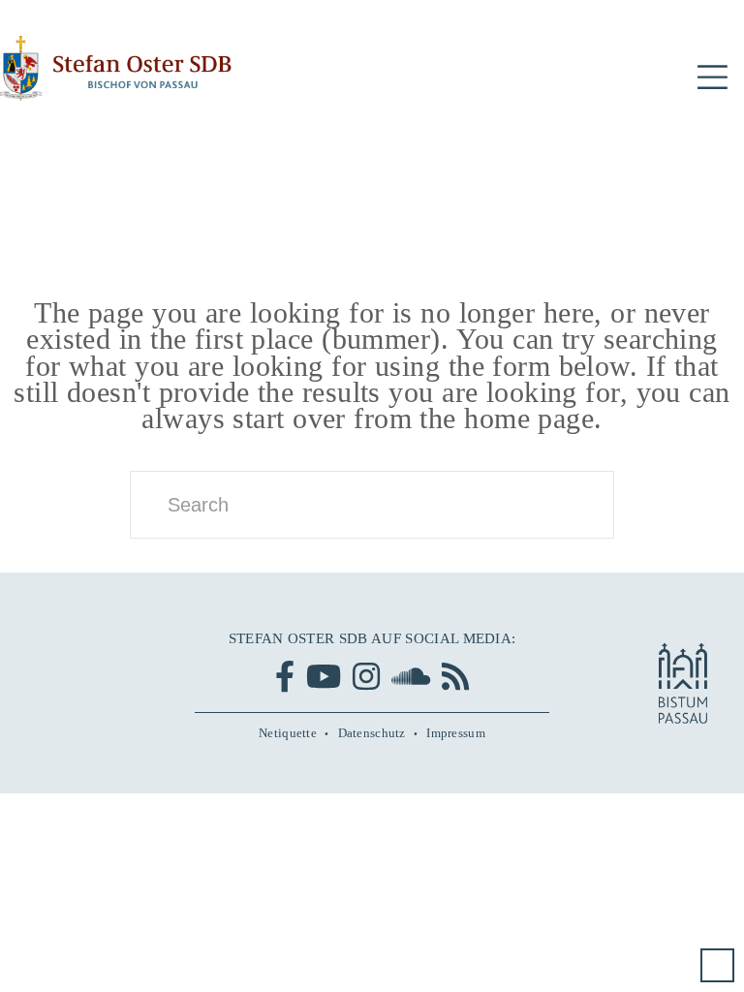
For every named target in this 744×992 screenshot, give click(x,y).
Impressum (455, 733)
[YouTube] (323, 676)
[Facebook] (284, 676)
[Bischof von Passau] (116, 68)
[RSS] (455, 676)
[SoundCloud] (410, 676)
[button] (713, 78)
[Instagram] (366, 676)
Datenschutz (372, 733)
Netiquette (288, 733)
